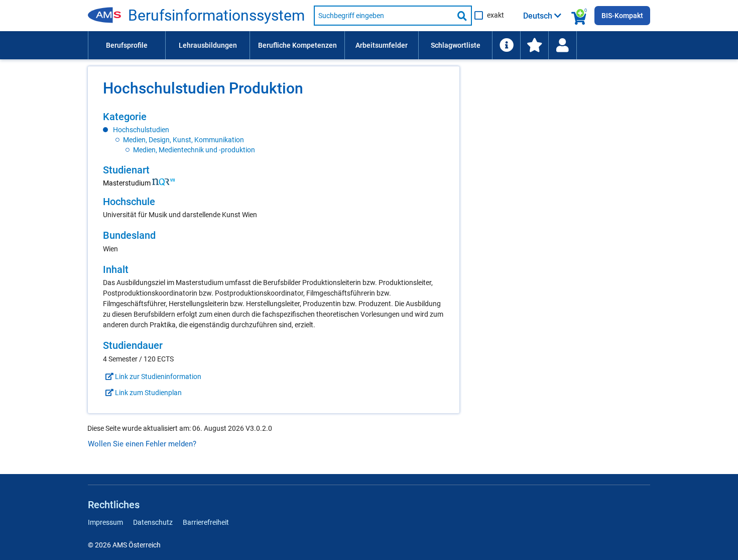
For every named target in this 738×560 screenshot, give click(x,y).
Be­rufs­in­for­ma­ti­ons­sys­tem (216, 15)
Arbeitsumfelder (381, 45)
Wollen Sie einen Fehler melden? (142, 443)
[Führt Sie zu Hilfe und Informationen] (506, 45)
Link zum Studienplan (147, 393)
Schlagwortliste (455, 45)
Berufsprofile (127, 45)
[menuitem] (126, 45)
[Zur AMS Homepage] (108, 15)
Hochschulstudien (141, 130)
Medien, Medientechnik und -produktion (194, 150)
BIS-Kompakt (622, 16)
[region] (273, 132)
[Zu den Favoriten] (534, 45)
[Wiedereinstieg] (562, 45)
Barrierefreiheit (206, 522)
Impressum (105, 522)
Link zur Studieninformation (157, 376)
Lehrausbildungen (208, 45)
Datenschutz (153, 522)
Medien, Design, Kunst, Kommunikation (183, 140)
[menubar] (369, 45)
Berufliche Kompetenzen (297, 45)
